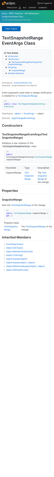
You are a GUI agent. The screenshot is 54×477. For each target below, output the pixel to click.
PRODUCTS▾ (12, 8)
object (17, 113)
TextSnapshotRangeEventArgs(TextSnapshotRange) (25, 63)
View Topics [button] (11, 28)
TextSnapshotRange (27, 95)
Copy (49, 102)
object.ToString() (14, 255)
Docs (4, 13)
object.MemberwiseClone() (19, 251)
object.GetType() (14, 247)
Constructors (13, 59)
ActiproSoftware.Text (12, 16)
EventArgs (29, 113)
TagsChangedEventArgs (23, 118)
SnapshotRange (18, 70)
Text (30, 83)
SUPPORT (32, 8)
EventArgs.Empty (14, 244)
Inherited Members (16, 73)
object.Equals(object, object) (20, 262)
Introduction (13, 56)
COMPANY (43, 8)
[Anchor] (24, 125)
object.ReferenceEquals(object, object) (25, 266)
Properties (12, 67)
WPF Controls (16, 13)
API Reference (32, 13)
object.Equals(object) (16, 258)
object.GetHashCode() (17, 270)
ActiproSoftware (21, 83)
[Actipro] (8, 3)
